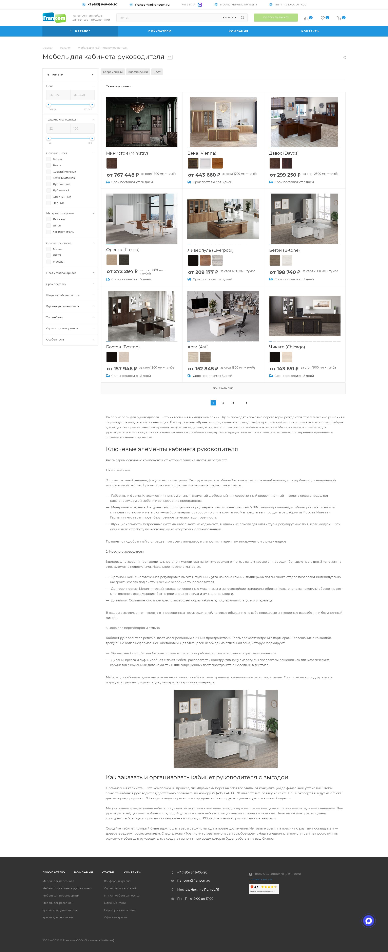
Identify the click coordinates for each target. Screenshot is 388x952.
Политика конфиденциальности (278, 874)
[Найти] (243, 17)
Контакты (132, 872)
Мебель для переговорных (60, 895)
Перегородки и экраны (120, 910)
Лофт (157, 71)
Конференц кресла (117, 881)
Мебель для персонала (58, 881)
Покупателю (53, 872)
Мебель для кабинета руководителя (67, 888)
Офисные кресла (115, 917)
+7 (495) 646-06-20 (102, 4)
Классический (138, 71)
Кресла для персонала (57, 917)
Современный (113, 71)
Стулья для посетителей (120, 888)
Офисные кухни (115, 902)
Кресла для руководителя (60, 910)
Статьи (108, 872)
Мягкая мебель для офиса (122, 895)
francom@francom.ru (152, 4)
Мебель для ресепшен (57, 902)
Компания (83, 872)
